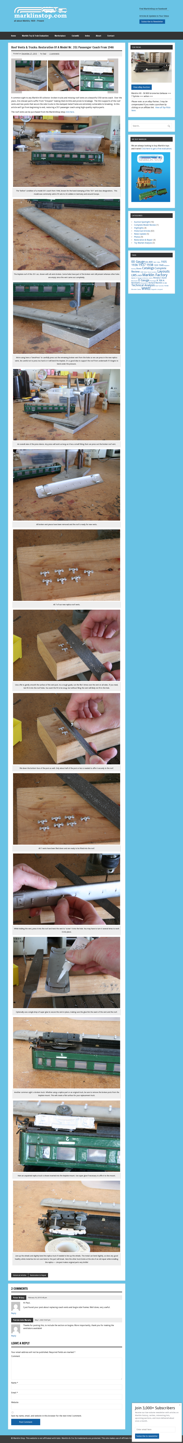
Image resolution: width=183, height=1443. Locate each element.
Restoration (144, 283)
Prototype (153, 281)
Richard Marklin (155, 283)
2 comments (54, 54)
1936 (134, 265)
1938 (149, 265)
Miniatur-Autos (160, 278)
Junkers (154, 272)
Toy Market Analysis (143, 243)
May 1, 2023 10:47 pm (42, 1320)
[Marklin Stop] (40, 18)
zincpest (160, 289)
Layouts (163, 271)
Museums (134, 281)
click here (70, 112)
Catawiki (75, 35)
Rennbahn (135, 283)
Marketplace (60, 35)
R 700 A (160, 280)
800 (151, 262)
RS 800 (165, 283)
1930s (158, 262)
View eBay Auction (141, 87)
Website (14, 1402)
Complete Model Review (145, 225)
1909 (154, 262)
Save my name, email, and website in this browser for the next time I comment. (46, 1416)
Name (14, 1383)
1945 (161, 265)
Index (87, 35)
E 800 (141, 272)
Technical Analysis (143, 285)
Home (13, 35)
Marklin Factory (154, 275)
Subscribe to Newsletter (152, 21)
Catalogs (148, 268)
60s (146, 262)
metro (151, 278)
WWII (146, 288)
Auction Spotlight (142, 222)
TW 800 (166, 286)
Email (14, 1393)
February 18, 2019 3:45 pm (37, 1298)
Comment (15, 1356)
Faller (145, 272)
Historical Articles (19, 1275)
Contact (110, 35)
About (98, 35)
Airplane (166, 265)
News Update (140, 234)
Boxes (139, 268)
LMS (134, 275)
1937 (142, 265)
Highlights (139, 228)
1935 (164, 261)
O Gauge (143, 280)
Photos (137, 237)
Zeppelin (154, 289)
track (156, 286)
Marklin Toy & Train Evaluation (35, 35)
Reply (13, 1313)
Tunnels (161, 286)
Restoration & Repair (38, 1275)
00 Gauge (138, 261)
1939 (156, 265)
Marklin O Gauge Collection (140, 278)
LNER (139, 275)
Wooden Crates (136, 289)
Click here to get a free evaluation (156, 148)
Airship (133, 269)
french (150, 272)
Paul (44, 54)
